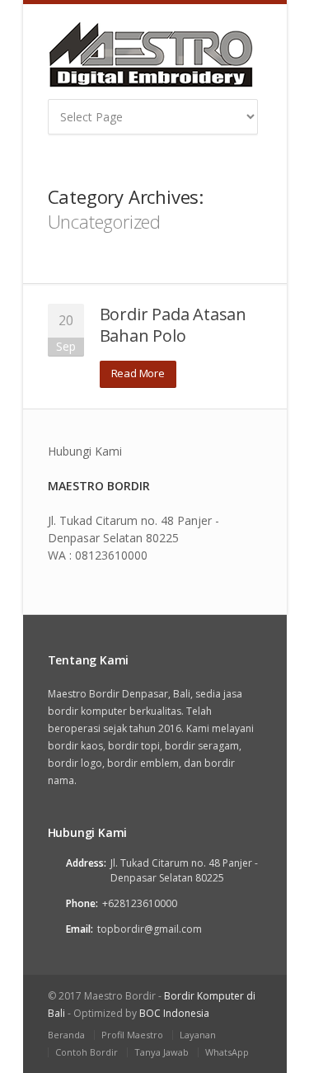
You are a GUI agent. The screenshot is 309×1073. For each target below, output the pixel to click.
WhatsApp (227, 1052)
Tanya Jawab (161, 1052)
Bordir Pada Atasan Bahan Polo (173, 325)
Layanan (198, 1034)
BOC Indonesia (174, 1013)
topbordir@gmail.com (149, 929)
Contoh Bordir (86, 1052)
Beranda (66, 1034)
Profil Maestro (132, 1034)
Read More (138, 373)
